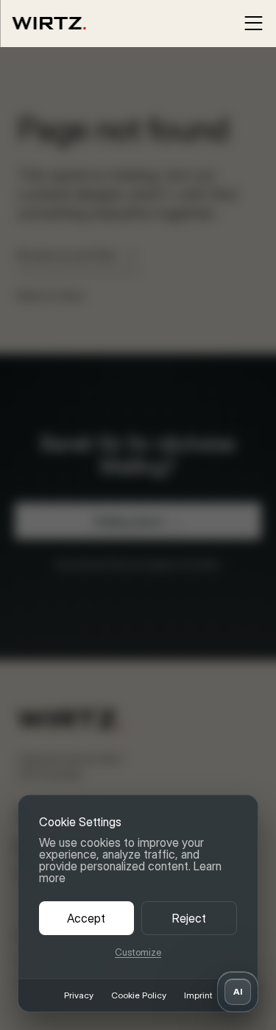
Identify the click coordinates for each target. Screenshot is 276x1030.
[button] (237, 991)
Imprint (198, 995)
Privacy (78, 995)
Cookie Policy (138, 995)
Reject (189, 918)
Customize (138, 952)
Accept (86, 918)
